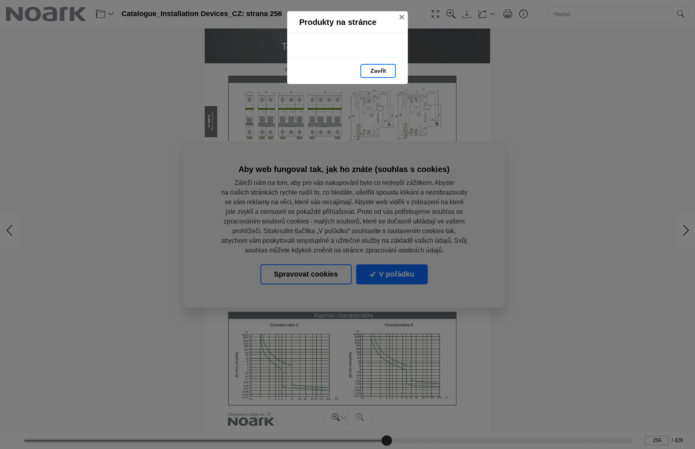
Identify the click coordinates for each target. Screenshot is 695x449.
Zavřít (378, 71)
